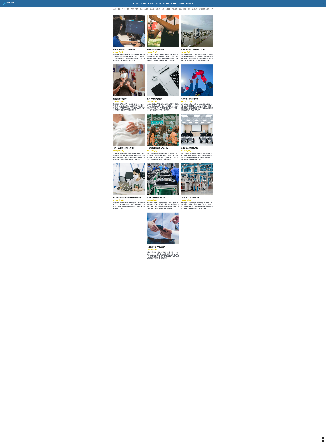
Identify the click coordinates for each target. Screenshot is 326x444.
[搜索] (323, 3)
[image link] (8, 3)
